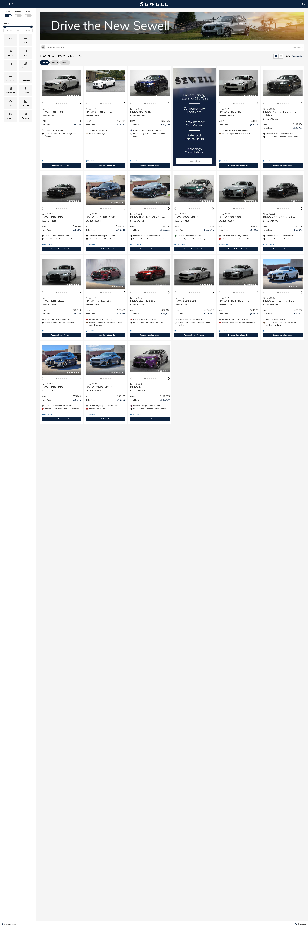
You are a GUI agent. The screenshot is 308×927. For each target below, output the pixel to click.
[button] (304, 4)
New (8, 12)
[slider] (4, 27)
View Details (47, 161)
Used (28, 12)
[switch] (8, 13)
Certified (18, 12)
